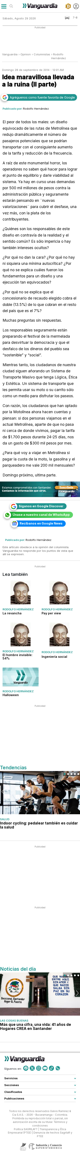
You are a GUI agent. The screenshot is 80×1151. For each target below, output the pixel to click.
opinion (25, 54)
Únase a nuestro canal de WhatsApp (41, 514)
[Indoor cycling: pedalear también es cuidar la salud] (40, 792)
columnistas (42, 54)
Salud (4, 819)
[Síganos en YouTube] (45, 1068)
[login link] (76, 6)
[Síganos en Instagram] (38, 1068)
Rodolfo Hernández (36, 108)
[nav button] (3, 6)
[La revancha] (21, 593)
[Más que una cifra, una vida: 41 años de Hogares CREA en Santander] (40, 994)
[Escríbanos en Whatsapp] (57, 1068)
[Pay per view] (60, 593)
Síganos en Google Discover (41, 506)
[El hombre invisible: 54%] (21, 634)
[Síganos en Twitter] (32, 1068)
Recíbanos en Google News (41, 523)
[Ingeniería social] (60, 634)
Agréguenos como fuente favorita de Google (42, 97)
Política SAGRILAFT (26, 1129)
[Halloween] (21, 677)
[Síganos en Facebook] (25, 1068)
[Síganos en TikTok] (51, 1068)
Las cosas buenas (14, 1020)
